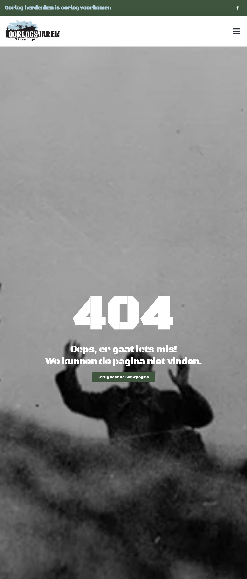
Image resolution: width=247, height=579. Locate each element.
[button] (236, 31)
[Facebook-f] (237, 8)
